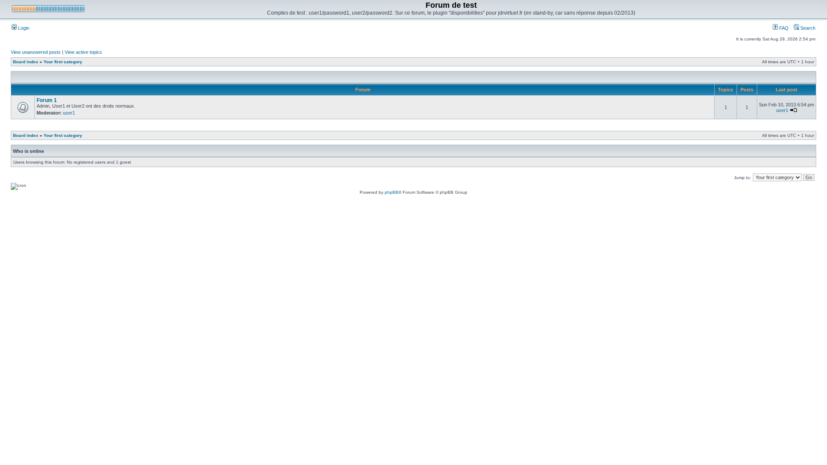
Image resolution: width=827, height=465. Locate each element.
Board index (25, 61)
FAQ (783, 28)
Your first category (63, 61)
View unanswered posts (36, 52)
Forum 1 (47, 100)
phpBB (391, 192)
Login (23, 28)
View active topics (83, 52)
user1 (69, 112)
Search (807, 28)
